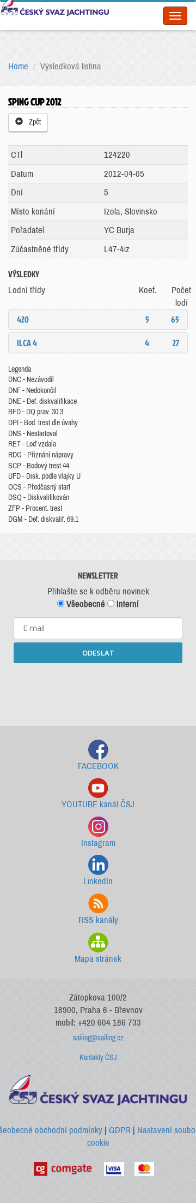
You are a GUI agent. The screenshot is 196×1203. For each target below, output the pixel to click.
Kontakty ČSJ (98, 1057)
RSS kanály (98, 920)
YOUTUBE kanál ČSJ (98, 804)
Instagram (98, 843)
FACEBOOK (98, 766)
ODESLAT (98, 653)
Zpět (33, 122)
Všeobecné (84, 604)
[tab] (98, 319)
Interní (126, 604)
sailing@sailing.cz (98, 1038)
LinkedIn (98, 881)
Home (18, 66)
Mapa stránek (98, 958)
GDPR (120, 1130)
